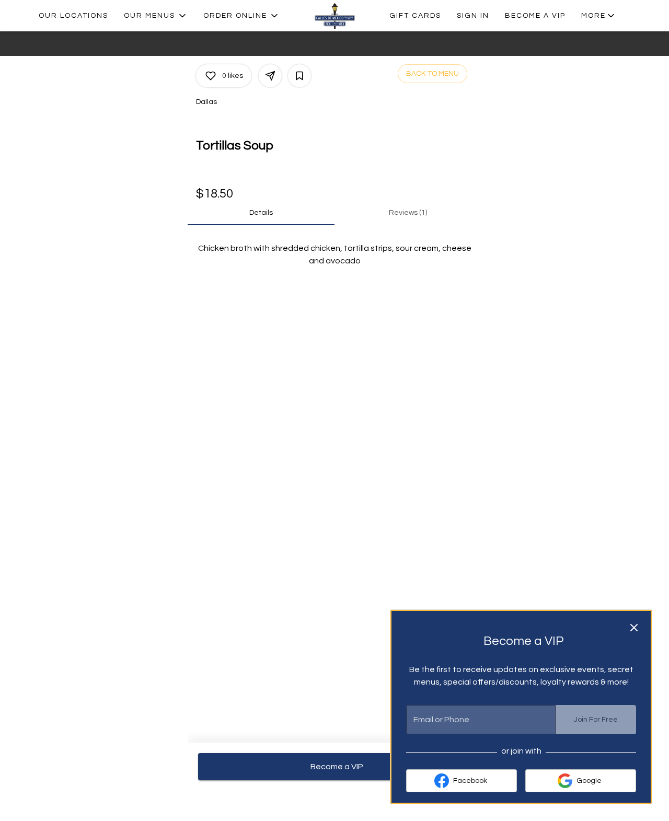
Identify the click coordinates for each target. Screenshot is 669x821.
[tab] (261, 212)
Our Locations (73, 15)
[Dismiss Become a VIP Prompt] (634, 627)
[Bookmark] (299, 75)
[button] (155, 15)
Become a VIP (535, 15)
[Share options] (270, 75)
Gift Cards (415, 15)
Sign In (473, 15)
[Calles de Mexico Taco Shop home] (334, 16)
